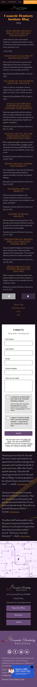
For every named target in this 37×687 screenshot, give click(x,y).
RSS (18, 315)
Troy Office (18, 587)
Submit (18, 433)
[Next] (28, 296)
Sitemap (5, 679)
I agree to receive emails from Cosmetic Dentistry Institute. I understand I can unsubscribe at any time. (20, 422)
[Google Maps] (9, 651)
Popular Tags (18, 305)
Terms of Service (20, 446)
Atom (19, 312)
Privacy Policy (20, 408)
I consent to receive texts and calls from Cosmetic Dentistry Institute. (20, 403)
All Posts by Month (18, 308)
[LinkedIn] (26, 651)
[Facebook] (15, 651)
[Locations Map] (18, 559)
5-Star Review (22, 484)
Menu (3, 2)
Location (12, 2)
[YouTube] (21, 651)
